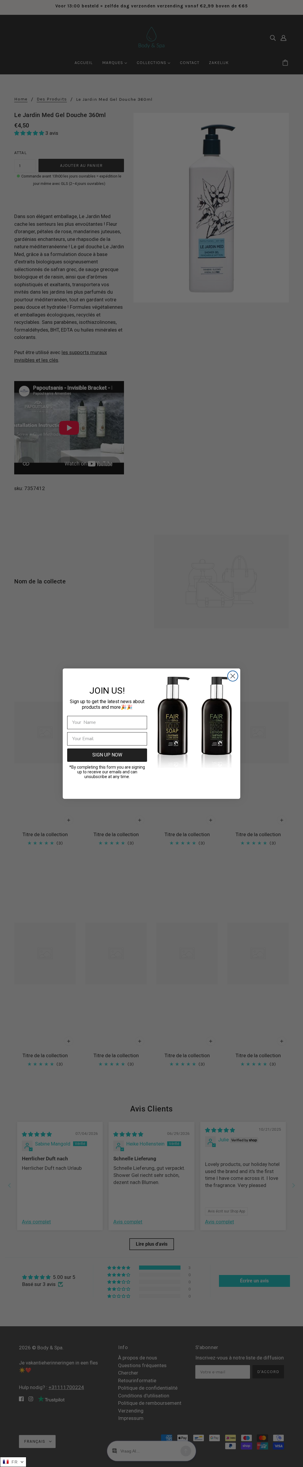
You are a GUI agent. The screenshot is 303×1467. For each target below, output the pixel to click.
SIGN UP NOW (107, 755)
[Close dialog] (233, 676)
